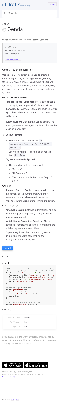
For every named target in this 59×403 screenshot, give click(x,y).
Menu (52, 4)
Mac (17, 399)
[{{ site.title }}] (29, 5)
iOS (12, 399)
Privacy (5, 377)
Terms (12, 377)
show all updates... (13, 59)
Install (7, 248)
